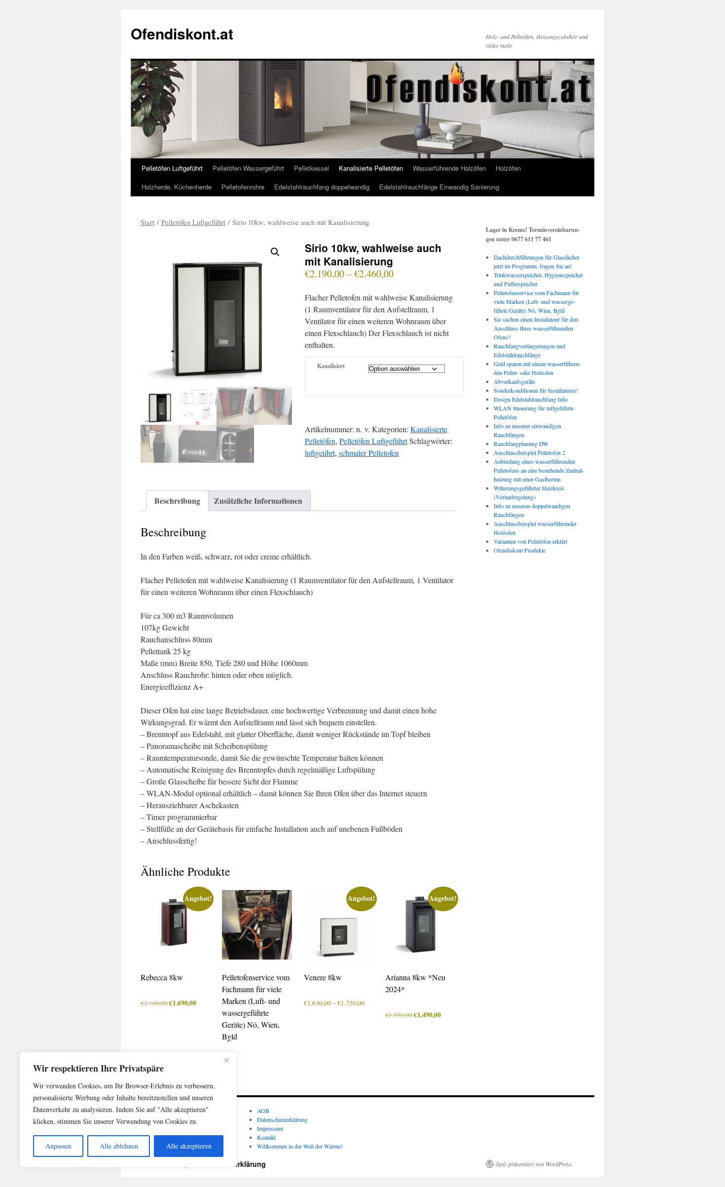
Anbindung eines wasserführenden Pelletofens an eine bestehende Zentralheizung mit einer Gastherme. (539, 470)
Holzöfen (508, 168)
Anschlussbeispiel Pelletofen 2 (529, 452)
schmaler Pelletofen (369, 452)
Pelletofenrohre (242, 186)
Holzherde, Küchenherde (177, 186)
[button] (275, 252)
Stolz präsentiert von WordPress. (534, 1164)
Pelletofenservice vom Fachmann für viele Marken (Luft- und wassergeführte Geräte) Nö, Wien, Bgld (536, 301)
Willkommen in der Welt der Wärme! (300, 1146)
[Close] (226, 1060)
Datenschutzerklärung (282, 1119)
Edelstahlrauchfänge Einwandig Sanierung (439, 186)
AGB (263, 1110)
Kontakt (266, 1137)
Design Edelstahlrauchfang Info (531, 399)
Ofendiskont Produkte (519, 550)
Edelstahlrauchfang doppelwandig (321, 186)
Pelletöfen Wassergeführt (248, 168)
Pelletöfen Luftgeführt (172, 168)
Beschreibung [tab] (177, 500)
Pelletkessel (311, 168)
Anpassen (58, 1145)
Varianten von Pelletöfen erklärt (530, 541)
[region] (128, 1109)
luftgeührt (320, 452)
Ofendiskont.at (182, 33)
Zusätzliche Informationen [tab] (258, 500)
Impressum (270, 1128)
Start (147, 222)
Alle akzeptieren (189, 1145)
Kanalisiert (331, 366)
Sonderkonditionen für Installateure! (536, 390)
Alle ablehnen (119, 1145)
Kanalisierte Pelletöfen (371, 168)
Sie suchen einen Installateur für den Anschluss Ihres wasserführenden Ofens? (536, 328)
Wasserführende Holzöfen (449, 168)
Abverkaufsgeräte (514, 381)
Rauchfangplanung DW (521, 443)
